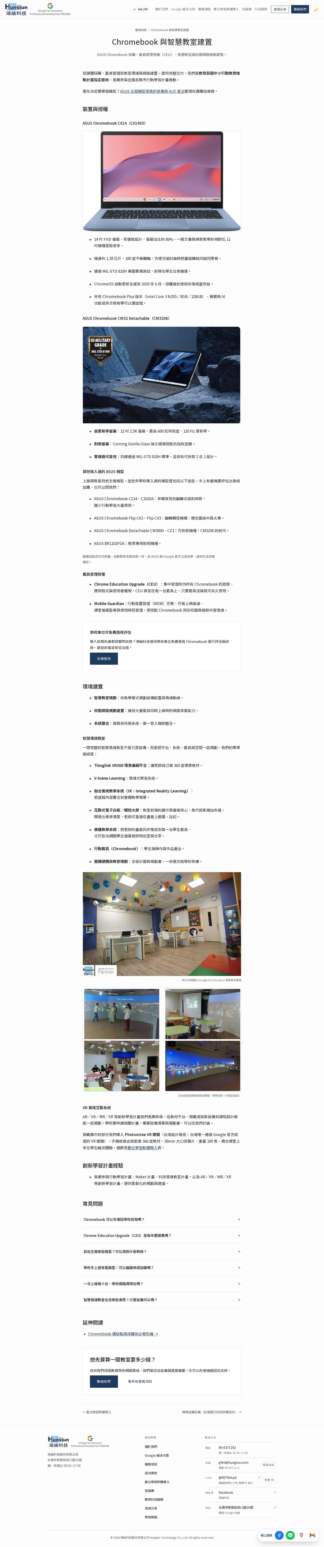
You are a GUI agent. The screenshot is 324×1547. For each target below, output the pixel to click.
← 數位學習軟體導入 (97, 1412)
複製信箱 (268, 1465)
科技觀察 (261, 9)
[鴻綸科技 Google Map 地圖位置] (301, 1535)
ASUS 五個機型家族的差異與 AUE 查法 (152, 91)
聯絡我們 (300, 9)
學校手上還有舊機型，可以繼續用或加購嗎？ (119, 1268)
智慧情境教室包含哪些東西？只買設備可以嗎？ (121, 1300)
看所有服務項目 (140, 1381)
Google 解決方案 (183, 9)
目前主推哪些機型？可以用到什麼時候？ (115, 1251)
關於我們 (161, 9)
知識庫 (247, 9)
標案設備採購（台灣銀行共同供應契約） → (211, 1412)
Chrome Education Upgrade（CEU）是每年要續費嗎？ (128, 1235)
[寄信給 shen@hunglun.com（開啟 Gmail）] (312, 1535)
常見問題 (151, 1517)
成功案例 (151, 1473)
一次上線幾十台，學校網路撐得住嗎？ (113, 1284)
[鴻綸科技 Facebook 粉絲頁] (279, 1535)
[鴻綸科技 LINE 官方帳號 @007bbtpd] (290, 1535)
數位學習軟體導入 (226, 9)
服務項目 (204, 9)
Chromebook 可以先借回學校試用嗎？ (114, 1219)
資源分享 (280, 9)
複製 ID (269, 1480)
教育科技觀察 (154, 1499)
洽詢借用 (104, 659)
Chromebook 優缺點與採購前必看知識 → (123, 1334)
